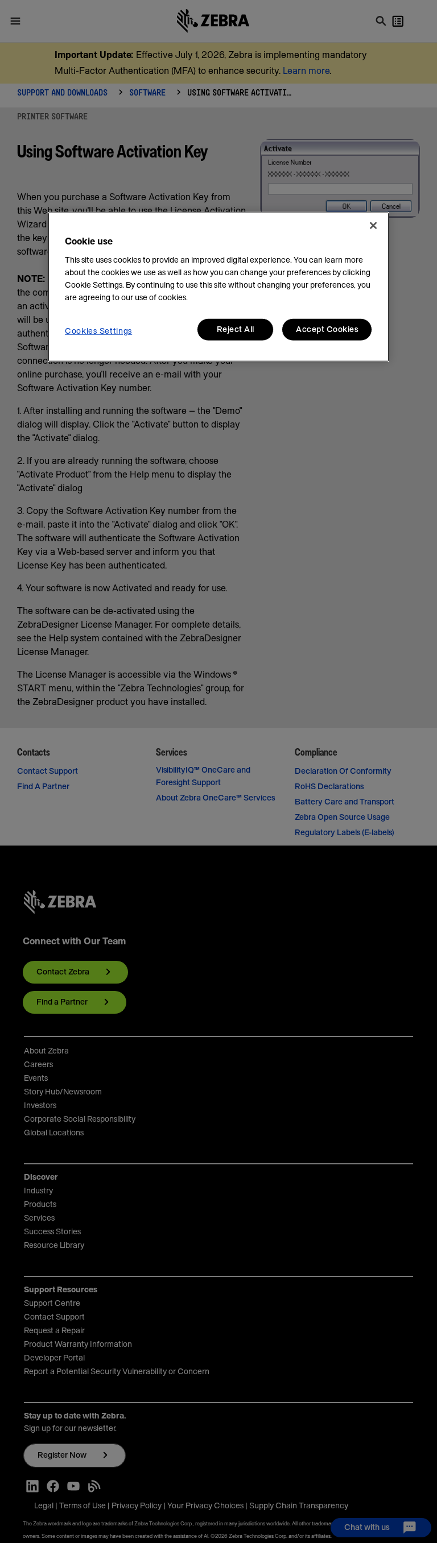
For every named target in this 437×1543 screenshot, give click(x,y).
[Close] (373, 225)
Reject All (235, 330)
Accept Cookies (327, 330)
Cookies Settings (98, 331)
